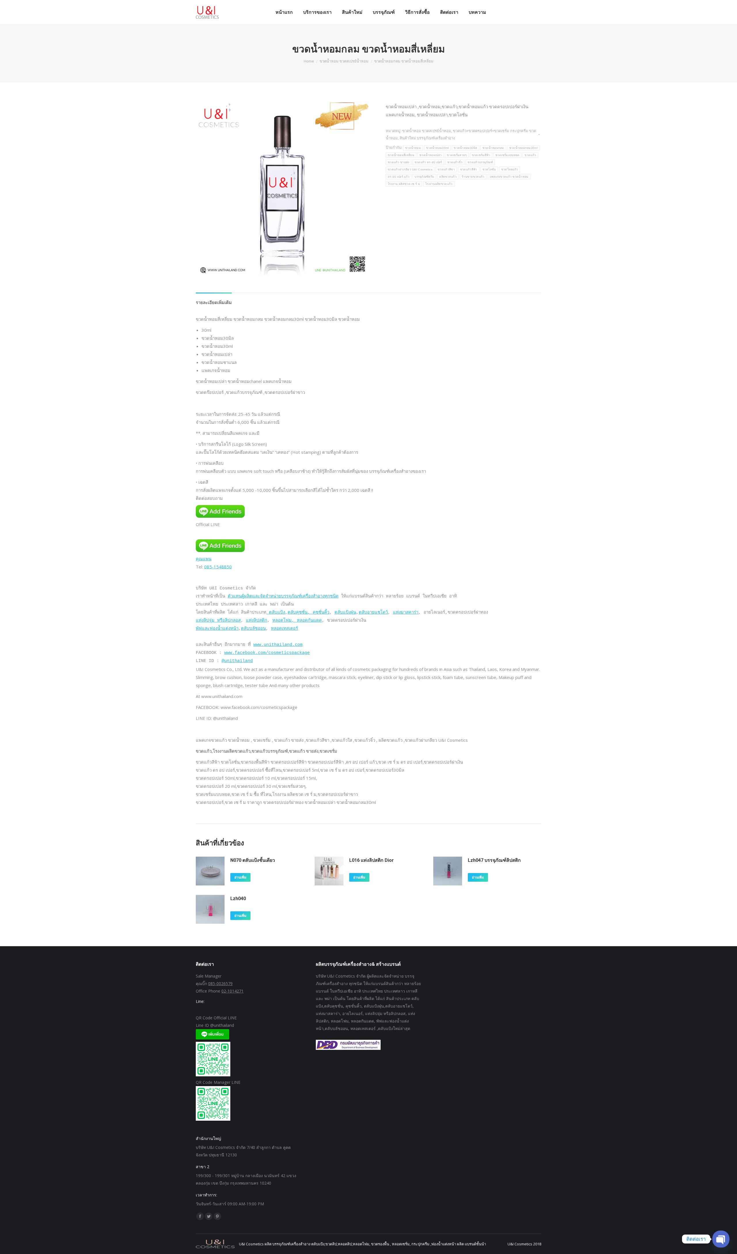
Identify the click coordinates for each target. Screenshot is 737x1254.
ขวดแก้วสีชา (446, 169)
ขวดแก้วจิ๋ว (454, 162)
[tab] (214, 299)
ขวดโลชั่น (489, 169)
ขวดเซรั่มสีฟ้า (481, 155)
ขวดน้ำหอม (413, 147)
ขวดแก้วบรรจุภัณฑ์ (480, 162)
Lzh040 (238, 898)
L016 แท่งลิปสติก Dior (371, 860)
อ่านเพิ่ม (240, 877)
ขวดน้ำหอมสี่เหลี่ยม (401, 155)
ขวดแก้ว (530, 155)
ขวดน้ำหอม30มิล (465, 147)
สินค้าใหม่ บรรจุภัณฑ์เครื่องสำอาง (427, 138)
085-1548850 (218, 567)
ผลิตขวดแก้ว (448, 176)
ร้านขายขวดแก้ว (473, 176)
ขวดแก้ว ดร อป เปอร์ (428, 162)
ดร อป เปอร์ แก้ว (398, 176)
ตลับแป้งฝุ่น (345, 612)
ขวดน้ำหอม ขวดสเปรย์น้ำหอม (426, 130)
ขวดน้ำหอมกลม (493, 147)
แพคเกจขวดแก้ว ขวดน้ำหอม (509, 176)
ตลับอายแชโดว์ (373, 612)
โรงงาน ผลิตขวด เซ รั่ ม (404, 183)
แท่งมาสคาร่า (405, 612)
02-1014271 (232, 991)
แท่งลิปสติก (256, 620)
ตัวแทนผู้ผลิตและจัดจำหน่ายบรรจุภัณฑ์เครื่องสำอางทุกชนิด (283, 596)
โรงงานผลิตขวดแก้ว (439, 183)
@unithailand (237, 661)
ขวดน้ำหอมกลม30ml (523, 147)
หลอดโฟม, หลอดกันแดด (297, 620)
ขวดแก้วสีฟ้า (468, 169)
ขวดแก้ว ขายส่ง (398, 162)
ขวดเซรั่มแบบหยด (507, 155)
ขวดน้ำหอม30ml (437, 147)
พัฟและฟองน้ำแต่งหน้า (217, 628)
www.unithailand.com (278, 644)
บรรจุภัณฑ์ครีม (424, 176)
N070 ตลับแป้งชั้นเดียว (252, 860)
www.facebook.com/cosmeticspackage (267, 652)
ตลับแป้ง (275, 612)
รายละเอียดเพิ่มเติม (214, 302)
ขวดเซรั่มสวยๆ (456, 155)
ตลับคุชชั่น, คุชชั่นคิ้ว (308, 612)
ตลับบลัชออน (253, 628)
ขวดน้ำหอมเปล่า (430, 155)
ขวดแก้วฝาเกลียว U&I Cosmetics (410, 169)
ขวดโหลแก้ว (509, 169)
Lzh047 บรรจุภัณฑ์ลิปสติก (494, 860)
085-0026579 (220, 983)
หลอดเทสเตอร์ (284, 628)
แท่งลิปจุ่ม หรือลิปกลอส (218, 620)
